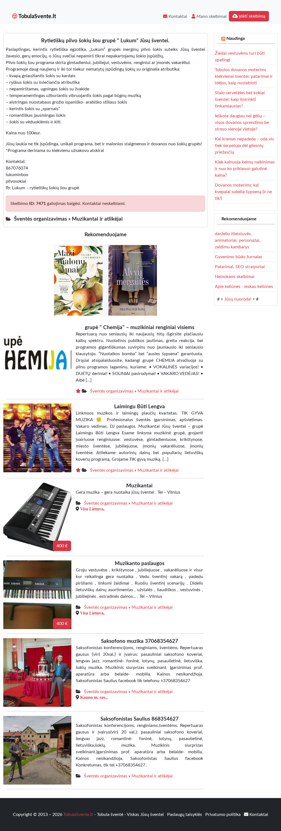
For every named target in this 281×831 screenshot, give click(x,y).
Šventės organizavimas (111, 391)
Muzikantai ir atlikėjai (158, 391)
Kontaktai (177, 16)
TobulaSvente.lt (36, 16)
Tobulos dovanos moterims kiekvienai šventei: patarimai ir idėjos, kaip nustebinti (244, 76)
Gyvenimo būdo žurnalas (238, 257)
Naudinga (235, 38)
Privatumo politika (223, 814)
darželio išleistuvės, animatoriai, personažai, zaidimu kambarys (237, 240)
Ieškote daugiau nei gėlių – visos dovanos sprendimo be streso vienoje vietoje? (242, 122)
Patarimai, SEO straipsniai (240, 267)
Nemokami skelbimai (234, 276)
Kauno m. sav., (94, 697)
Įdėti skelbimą (251, 16)
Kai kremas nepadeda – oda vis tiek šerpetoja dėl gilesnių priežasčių (244, 145)
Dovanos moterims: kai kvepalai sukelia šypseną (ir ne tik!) (243, 192)
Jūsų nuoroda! (237, 299)
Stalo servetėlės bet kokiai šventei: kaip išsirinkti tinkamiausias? (240, 99)
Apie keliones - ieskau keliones (244, 286)
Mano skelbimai (211, 16)
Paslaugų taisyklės (185, 814)
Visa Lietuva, (92, 509)
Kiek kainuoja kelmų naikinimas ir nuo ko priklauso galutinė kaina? (245, 168)
